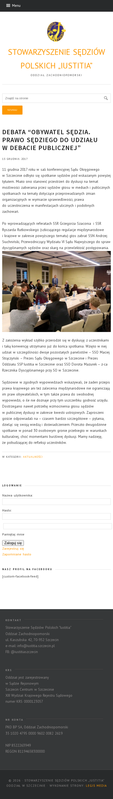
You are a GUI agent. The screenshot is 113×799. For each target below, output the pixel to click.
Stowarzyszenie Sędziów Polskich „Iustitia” (56, 59)
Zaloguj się (13, 543)
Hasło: (7, 510)
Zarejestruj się (13, 548)
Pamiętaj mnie (13, 534)
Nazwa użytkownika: (17, 495)
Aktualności (33, 457)
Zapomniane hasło (16, 554)
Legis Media (96, 786)
